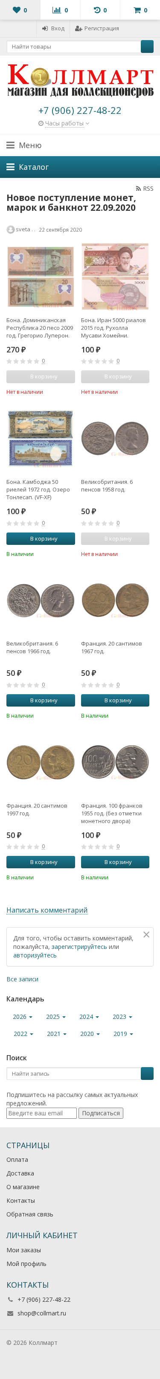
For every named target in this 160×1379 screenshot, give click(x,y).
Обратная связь (29, 1214)
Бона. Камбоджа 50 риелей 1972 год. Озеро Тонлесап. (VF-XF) (38, 489)
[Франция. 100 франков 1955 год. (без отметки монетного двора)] (115, 762)
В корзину (44, 538)
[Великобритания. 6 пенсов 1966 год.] (40, 600)
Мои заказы (23, 1250)
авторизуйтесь (35, 955)
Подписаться (101, 1113)
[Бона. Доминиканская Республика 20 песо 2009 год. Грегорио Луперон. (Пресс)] (40, 276)
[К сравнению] (57, 391)
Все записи (22, 979)
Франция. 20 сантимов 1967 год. (111, 647)
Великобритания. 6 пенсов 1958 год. (107, 485)
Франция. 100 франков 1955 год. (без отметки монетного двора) (112, 813)
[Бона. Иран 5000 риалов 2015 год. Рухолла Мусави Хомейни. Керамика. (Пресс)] (115, 276)
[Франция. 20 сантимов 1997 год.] (40, 762)
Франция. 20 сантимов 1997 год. (36, 809)
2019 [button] (121, 1034)
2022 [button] (21, 1034)
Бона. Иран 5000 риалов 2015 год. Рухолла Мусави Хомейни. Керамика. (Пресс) (113, 327)
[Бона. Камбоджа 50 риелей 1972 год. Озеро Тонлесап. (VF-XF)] (40, 438)
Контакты (20, 1200)
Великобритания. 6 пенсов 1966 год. (32, 647)
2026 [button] (20, 1016)
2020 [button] (88, 1034)
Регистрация (101, 28)
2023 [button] (120, 1016)
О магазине (23, 1187)
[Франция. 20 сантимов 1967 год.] (115, 600)
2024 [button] (87, 1016)
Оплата (17, 1159)
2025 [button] (53, 1016)
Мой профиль (26, 1264)
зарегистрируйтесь (79, 947)
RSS (148, 188)
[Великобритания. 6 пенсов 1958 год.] (115, 438)
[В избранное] (70, 391)
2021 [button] (54, 1034)
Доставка (20, 1173)
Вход (57, 28)
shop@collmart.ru (41, 1313)
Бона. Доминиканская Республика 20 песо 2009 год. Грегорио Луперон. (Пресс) (39, 327)
